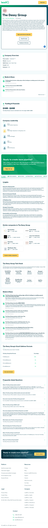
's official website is (19, 394)
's (13, 405)
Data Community (28, 480)
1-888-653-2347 (18, 514)
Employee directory (24, 42)
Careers (26, 478)
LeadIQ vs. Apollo (28, 495)
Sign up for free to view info (24, 34)
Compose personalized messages (8, 473)
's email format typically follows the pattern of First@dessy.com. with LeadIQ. (23, 434)
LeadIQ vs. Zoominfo (29, 492)
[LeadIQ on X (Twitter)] (43, 525)
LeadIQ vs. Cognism (28, 500)
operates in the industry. (13, 421)
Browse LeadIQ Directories (30, 473)
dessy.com (20, 394)
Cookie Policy (4, 495)
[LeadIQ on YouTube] (46, 525)
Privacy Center (27, 485)
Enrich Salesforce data (6, 475)
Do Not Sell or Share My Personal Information (11, 500)
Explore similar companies (10, 255)
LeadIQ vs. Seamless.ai (29, 502)
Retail (17, 421)
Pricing (26, 468)
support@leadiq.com (19, 517)
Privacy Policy (4, 492)
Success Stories (4, 478)
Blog (25, 470)
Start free (42, 2)
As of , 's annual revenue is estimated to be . (19, 399)
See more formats (8, 371)
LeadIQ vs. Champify (29, 507)
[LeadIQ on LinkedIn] (45, 525)
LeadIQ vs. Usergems (29, 505)
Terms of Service (5, 497)
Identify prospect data (6, 468)
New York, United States (10, 18)
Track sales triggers (5, 470)
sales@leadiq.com (19, 519)
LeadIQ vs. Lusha (28, 497)
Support (26, 475)
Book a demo (39, 454)
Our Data (26, 482)
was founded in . (10, 440)
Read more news (41, 94)
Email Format (24, 38)
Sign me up (8, 169)
